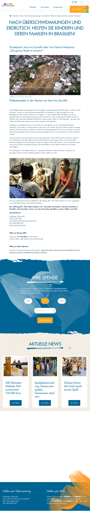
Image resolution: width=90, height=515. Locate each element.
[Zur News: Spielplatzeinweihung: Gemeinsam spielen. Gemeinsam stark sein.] (45, 366)
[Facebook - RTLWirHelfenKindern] (73, 2)
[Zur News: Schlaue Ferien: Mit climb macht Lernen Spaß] (74, 366)
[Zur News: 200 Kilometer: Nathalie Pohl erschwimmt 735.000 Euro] (16, 366)
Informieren (45, 7)
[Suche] (88, 2)
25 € (28, 301)
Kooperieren (58, 7)
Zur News (15, 403)
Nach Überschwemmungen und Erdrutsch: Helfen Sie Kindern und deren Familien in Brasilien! (53, 16)
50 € (44, 301)
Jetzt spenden (77, 9)
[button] (45, 75)
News (21, 16)
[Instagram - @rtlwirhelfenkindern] (76, 2)
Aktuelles (33, 7)
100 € (62, 301)
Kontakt (82, 2)
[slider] (43, 92)
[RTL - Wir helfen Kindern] (8, 5)
